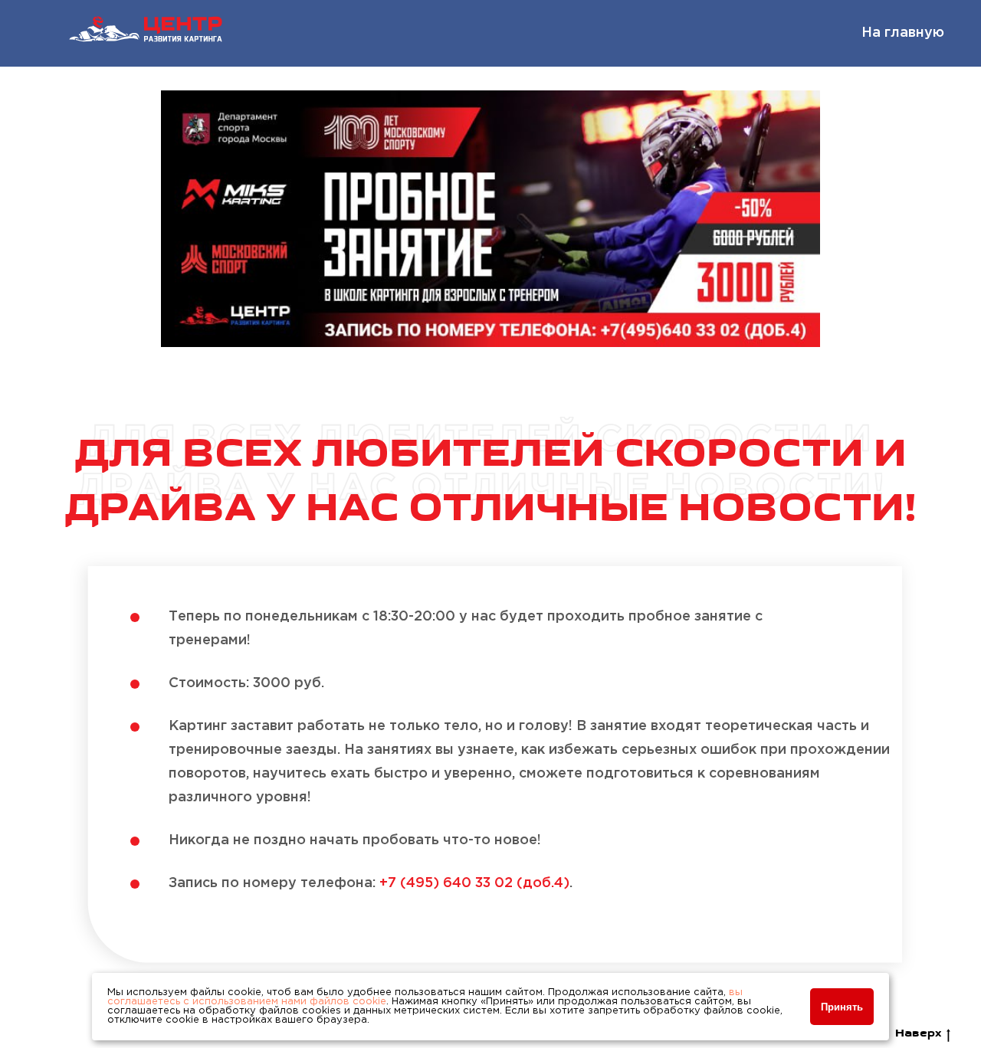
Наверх (918, 1034)
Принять (842, 1007)
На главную (902, 33)
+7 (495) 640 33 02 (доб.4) (474, 883)
